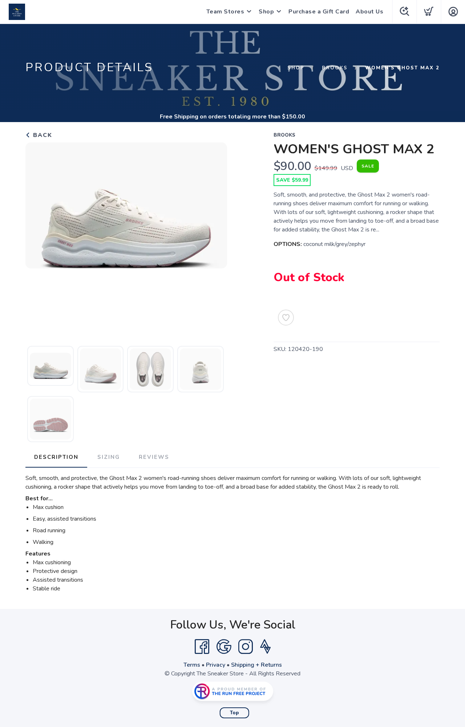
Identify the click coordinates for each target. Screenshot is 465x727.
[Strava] (265, 647)
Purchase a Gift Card (318, 12)
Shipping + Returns (256, 665)
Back (41, 135)
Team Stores (225, 12)
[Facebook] (202, 647)
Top (234, 713)
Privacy (215, 665)
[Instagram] (245, 647)
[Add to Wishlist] (286, 318)
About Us (369, 12)
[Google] (224, 647)
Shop (266, 12)
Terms (191, 665)
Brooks (335, 68)
